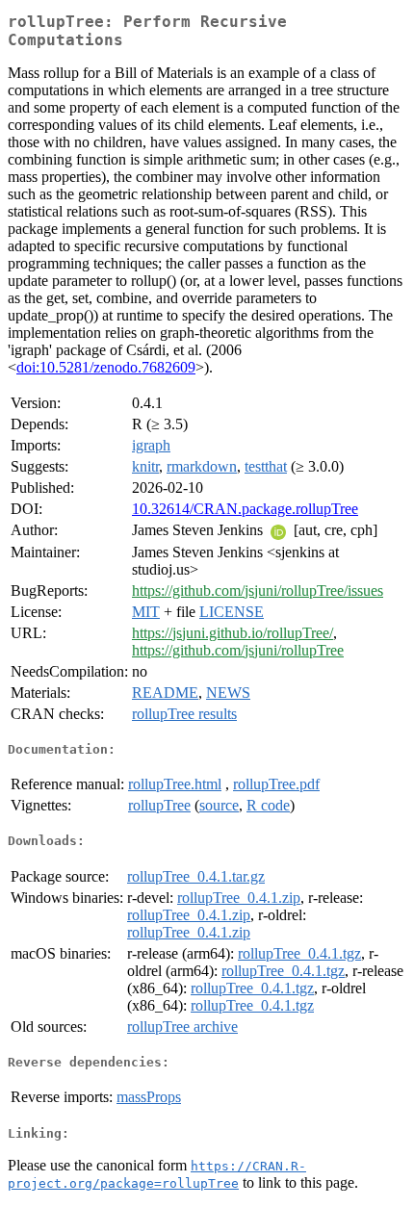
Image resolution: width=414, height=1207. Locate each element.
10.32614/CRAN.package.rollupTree (245, 509)
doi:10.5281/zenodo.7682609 (105, 367)
